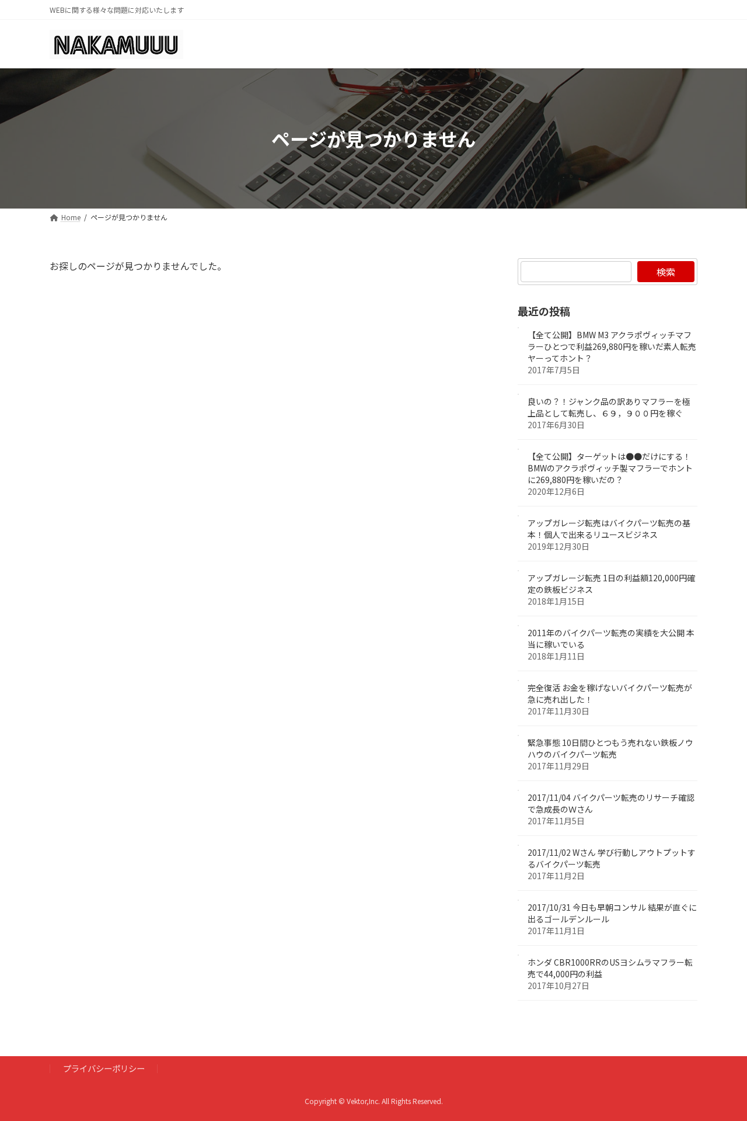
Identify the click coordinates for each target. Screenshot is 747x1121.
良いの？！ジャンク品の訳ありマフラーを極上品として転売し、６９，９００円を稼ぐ (609, 407)
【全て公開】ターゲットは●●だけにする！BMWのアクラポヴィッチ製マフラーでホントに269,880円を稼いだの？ (610, 468)
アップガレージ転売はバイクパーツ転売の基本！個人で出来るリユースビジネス (609, 529)
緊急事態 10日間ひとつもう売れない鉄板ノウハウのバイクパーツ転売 (610, 749)
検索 (666, 272)
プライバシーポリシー (104, 1068)
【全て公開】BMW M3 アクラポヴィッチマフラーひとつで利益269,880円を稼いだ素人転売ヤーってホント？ (612, 347)
